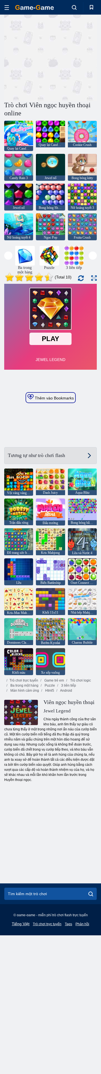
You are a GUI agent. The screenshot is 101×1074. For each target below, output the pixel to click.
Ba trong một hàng (24, 685)
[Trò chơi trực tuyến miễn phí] (34, 7)
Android (65, 691)
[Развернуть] (94, 278)
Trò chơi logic (80, 680)
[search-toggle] (74, 7)
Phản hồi (82, 924)
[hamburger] (6, 7)
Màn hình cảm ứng (24, 691)
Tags (68, 924)
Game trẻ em (53, 680)
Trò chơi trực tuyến (24, 680)
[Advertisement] (76, 57)
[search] (91, 894)
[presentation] (8, 256)
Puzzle (49, 685)
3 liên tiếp (68, 685)
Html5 (49, 691)
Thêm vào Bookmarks (54, 398)
